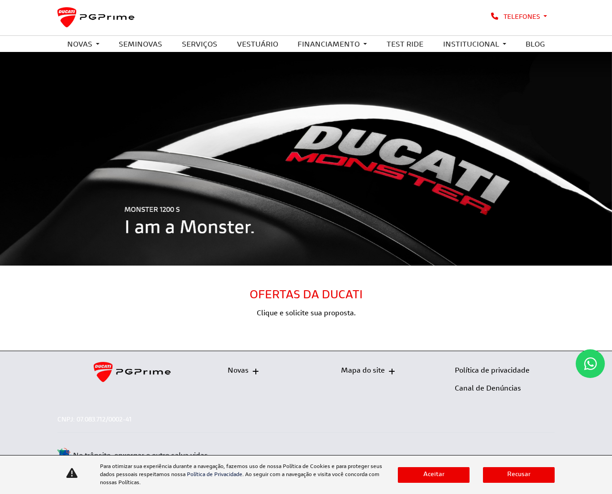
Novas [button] (80, 44)
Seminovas (140, 44)
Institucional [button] (472, 44)
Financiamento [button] (329, 44)
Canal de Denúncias (488, 388)
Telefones (522, 17)
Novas (238, 370)
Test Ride (405, 44)
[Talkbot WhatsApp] (590, 363)
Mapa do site (363, 370)
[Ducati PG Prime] (96, 17)
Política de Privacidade (214, 474)
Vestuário (257, 44)
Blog (535, 44)
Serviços (199, 44)
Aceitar (433, 475)
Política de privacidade (492, 370)
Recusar (518, 475)
